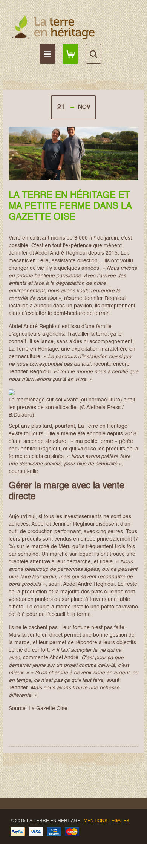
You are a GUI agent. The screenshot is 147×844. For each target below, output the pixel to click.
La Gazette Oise (48, 708)
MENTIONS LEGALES (106, 820)
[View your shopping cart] (70, 54)
